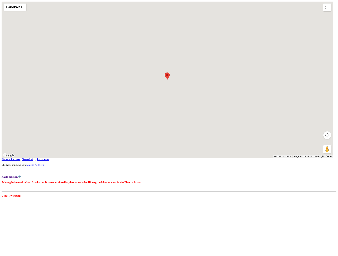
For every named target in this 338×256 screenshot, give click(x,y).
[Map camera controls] (327, 135)
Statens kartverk (11, 159)
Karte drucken (10, 176)
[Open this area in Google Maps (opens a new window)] (9, 155)
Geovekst (27, 159)
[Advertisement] (119, 227)
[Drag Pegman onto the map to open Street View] (327, 149)
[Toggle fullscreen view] (327, 7)
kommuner (43, 159)
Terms (329, 156)
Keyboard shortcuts (282, 156)
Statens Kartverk (35, 164)
